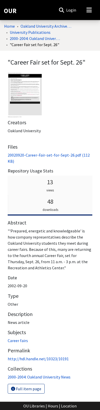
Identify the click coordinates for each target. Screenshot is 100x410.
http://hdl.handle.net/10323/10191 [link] (38, 358)
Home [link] (9, 26)
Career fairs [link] (18, 340)
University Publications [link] (30, 32)
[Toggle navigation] (89, 10)
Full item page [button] (28, 388)
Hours (53, 405)
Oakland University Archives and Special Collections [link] (46, 26)
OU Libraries (34, 405)
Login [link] (71, 10)
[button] (61, 10)
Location (69, 405)
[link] (39, 377)
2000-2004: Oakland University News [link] (35, 38)
